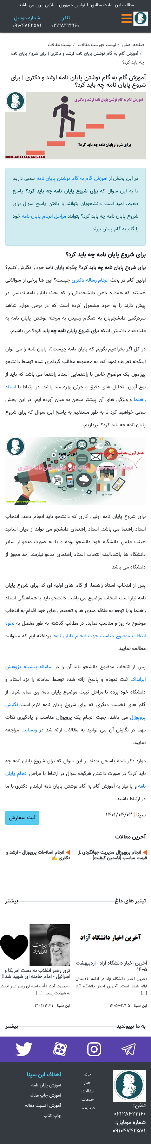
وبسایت (28, 730)
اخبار (88, 1082)
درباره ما (87, 1108)
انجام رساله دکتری (90, 280)
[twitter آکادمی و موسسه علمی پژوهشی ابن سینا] (24, 1049)
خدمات (87, 1099)
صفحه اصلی (133, 44)
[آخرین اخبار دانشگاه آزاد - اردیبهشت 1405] (111, 938)
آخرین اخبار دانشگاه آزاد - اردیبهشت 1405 (111, 966)
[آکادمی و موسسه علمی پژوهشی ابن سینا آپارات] (60, 1049)
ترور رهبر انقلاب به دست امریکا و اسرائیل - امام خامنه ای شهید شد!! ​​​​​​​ (35, 974)
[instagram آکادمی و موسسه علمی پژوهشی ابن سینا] (129, 1049)
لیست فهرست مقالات (97, 44)
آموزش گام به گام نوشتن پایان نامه (72, 179)
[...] (144, 993)
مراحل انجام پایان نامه (44, 216)
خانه (87, 1074)
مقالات (87, 1091)
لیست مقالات (60, 44)
